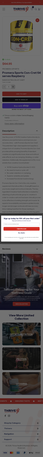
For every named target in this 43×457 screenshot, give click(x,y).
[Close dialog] (41, 217)
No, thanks (21, 233)
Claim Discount (21, 228)
